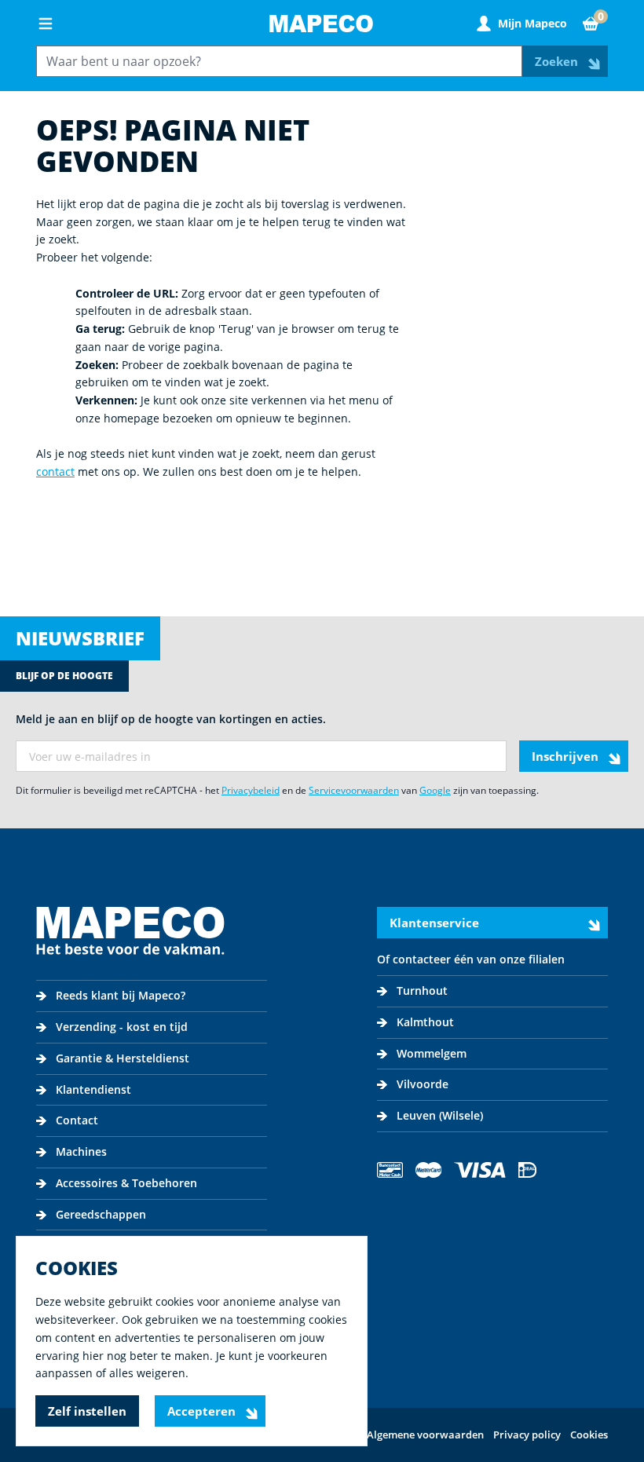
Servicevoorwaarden (354, 790)
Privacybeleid (250, 790)
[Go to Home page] (321, 23)
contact (55, 471)
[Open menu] (45, 23)
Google (435, 790)
